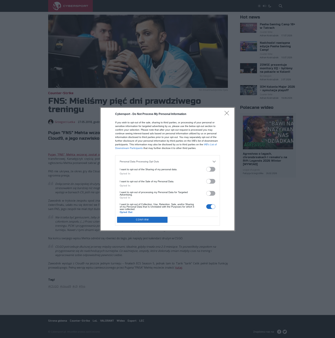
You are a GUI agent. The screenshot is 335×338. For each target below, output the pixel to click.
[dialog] (167, 169)
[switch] (210, 169)
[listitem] (167, 161)
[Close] (228, 114)
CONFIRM (142, 219)
